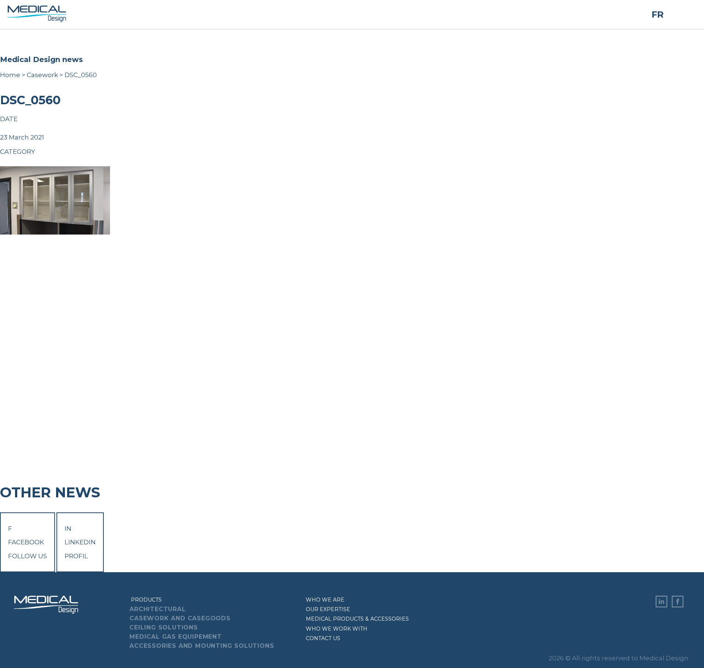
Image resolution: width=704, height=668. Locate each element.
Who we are (325, 599)
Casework (42, 75)
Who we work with (336, 628)
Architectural (157, 609)
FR (658, 14)
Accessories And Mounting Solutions (201, 645)
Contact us (323, 638)
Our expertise (328, 609)
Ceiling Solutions (163, 627)
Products (146, 599)
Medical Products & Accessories (357, 619)
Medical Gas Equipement (175, 636)
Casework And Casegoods (180, 618)
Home (10, 75)
